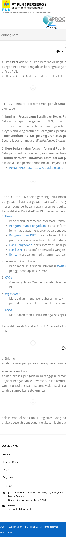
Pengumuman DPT (22, 235)
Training (51, 27)
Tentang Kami (10, 462)
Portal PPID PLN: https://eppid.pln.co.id (36, 168)
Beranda (7, 454)
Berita (13, 255)
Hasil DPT (15, 250)
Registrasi (8, 477)
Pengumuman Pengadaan (27, 226)
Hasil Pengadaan (20, 245)
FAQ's (6, 469)
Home (9, 216)
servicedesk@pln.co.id (19, 509)
